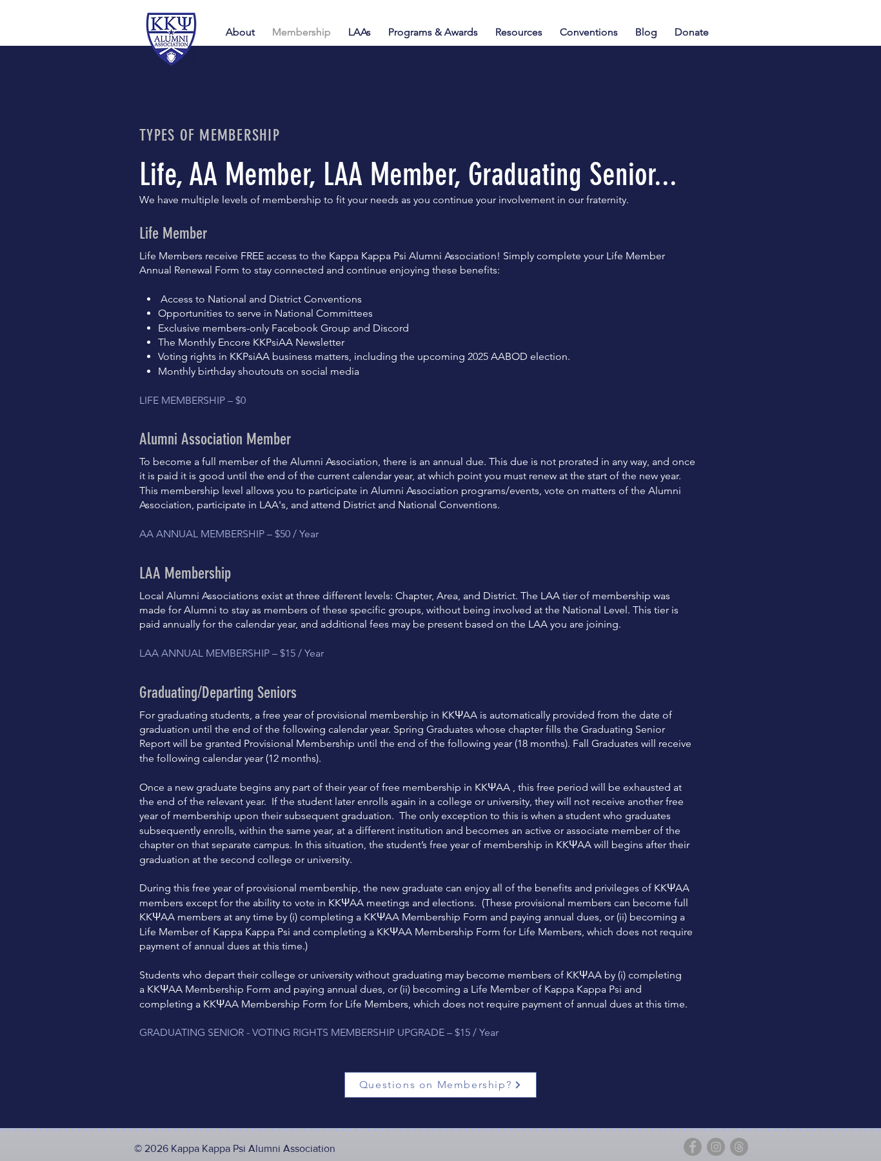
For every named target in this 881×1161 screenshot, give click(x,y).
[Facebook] (693, 1147)
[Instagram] (716, 1147)
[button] (591, 32)
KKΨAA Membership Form (426, 917)
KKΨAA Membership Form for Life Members (479, 932)
